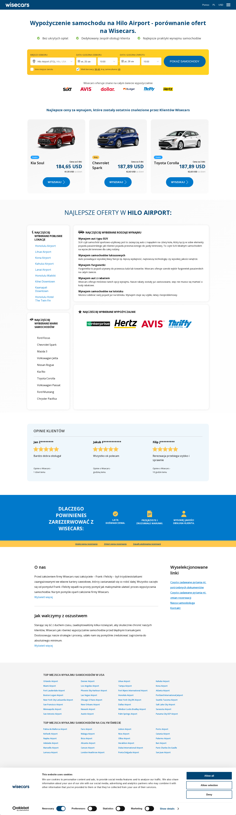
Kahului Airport (44, 263)
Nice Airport (123, 733)
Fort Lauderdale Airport (54, 690)
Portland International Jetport (169, 695)
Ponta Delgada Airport (128, 752)
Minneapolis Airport (52, 709)
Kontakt (175, 608)
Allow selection (209, 785)
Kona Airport (43, 258)
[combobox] (100, 61)
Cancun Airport (88, 747)
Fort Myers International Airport (133, 690)
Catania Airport (163, 733)
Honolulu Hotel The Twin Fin (44, 298)
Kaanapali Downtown (41, 289)
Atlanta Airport (163, 690)
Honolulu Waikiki (45, 275)
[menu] (228, 5)
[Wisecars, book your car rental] (17, 4)
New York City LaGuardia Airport (58, 700)
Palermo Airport (163, 738)
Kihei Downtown (45, 281)
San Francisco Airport (53, 704)
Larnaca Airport (50, 752)
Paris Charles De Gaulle (166, 747)
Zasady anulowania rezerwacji (147, 544)
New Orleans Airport (90, 704)
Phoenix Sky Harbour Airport (94, 690)
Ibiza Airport (86, 738)
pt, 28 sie (129, 61)
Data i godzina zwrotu (132, 54)
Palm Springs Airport (127, 713)
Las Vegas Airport (89, 695)
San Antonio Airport (52, 713)
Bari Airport (161, 743)
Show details (167, 808)
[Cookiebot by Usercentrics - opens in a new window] (21, 808)
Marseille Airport (51, 747)
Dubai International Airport (130, 747)
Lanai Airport (43, 269)
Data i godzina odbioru (89, 54)
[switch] (92, 808)
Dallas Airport (124, 704)
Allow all (209, 775)
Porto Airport (162, 729)
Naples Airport (50, 738)
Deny (209, 794)
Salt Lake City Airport (165, 704)
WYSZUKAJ (54, 182)
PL (214, 5)
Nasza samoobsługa (182, 603)
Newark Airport (88, 709)
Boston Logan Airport (53, 695)
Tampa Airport (125, 686)
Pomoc (205, 5)
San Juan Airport (163, 752)
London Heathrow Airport (93, 752)
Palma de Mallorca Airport (55, 729)
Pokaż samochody (184, 61)
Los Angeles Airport (90, 686)
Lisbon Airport (124, 729)
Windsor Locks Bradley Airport (132, 709)
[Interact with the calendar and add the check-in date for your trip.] (86, 61)
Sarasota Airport (163, 709)
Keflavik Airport (50, 733)
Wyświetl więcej (43, 597)
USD (221, 5)
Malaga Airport (88, 733)
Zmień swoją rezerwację (115, 544)
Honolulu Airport (45, 246)
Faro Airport (86, 729)
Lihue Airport (43, 252)
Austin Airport (87, 713)
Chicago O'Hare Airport (91, 700)
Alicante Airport (88, 743)
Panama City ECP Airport (167, 713)
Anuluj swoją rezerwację (86, 544)
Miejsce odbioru (39, 54)
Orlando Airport (50, 681)
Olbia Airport (124, 738)
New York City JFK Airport (129, 700)
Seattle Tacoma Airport (167, 700)
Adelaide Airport (50, 743)
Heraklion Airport (126, 743)
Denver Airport (88, 681)
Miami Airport (49, 686)
